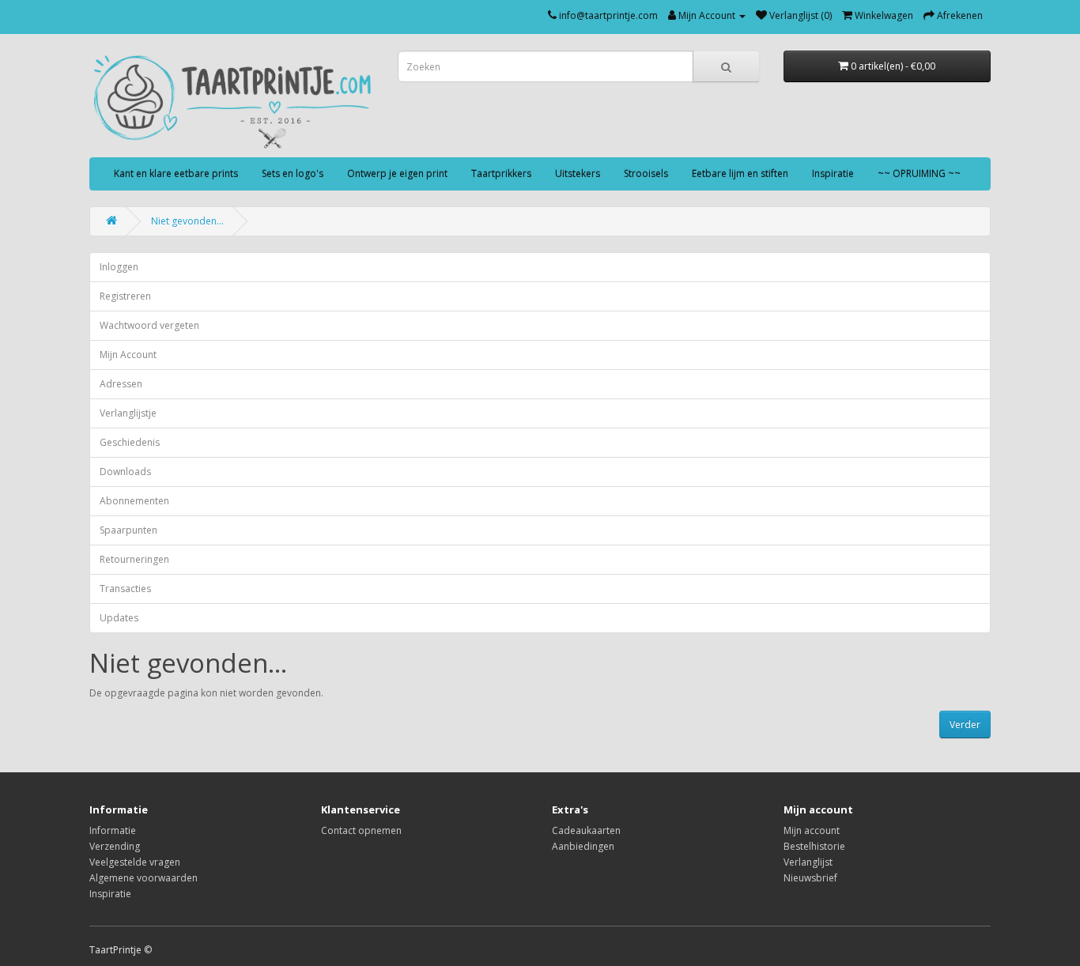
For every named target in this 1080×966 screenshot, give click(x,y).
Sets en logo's (292, 173)
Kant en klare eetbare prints (176, 173)
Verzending (114, 846)
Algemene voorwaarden (143, 878)
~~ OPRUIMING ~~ (919, 173)
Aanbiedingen (583, 846)
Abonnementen (134, 501)
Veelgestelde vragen (134, 862)
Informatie (112, 830)
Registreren (125, 296)
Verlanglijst (808, 862)
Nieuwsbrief (810, 878)
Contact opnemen (361, 830)
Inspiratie (833, 173)
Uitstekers (577, 173)
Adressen (121, 384)
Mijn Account (128, 354)
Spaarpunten (128, 530)
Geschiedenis (130, 442)
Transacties (125, 588)
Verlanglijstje (128, 413)
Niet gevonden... (187, 221)
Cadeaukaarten (586, 830)
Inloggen (119, 267)
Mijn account (812, 830)
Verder (965, 724)
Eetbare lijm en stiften (740, 173)
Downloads (125, 471)
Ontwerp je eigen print (397, 173)
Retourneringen (134, 559)
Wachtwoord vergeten (149, 325)
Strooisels (646, 173)
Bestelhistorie (814, 846)
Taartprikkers (501, 173)
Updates (119, 618)
